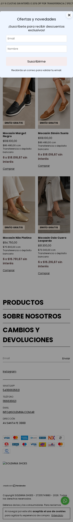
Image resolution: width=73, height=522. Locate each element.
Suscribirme (36, 61)
